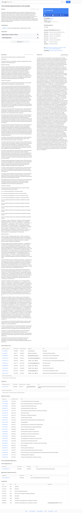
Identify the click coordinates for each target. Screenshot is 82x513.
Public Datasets (40, 511)
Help (56, 511)
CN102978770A (5, 412)
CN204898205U (5, 365)
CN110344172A (5, 386)
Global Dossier (56, 50)
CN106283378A (5, 401)
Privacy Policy (50, 511)
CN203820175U (5, 408)
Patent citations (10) (49, 47)
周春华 (49, 20)
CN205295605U (5, 368)
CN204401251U (5, 360)
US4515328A (4, 353)
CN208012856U (5, 436)
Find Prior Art (56, 15)
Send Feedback (32, 511)
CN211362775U (5, 429)
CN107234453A (5, 410)
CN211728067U (5, 426)
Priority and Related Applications (55, 48)
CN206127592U (5, 373)
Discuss (61, 50)
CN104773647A (5, 450)
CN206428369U (5, 431)
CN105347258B (5, 454)
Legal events (60, 47)
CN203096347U (5, 424)
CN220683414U (5, 447)
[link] (16, 28)
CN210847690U (5, 433)
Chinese (52, 18)
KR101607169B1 (5, 422)
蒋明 (51, 20)
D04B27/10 (5, 28)
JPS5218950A (4, 350)
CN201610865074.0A (6, 468)
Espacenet (51, 50)
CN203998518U (5, 443)
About (26, 511)
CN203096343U (5, 355)
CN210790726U (5, 445)
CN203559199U (5, 457)
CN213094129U (5, 440)
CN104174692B (5, 403)
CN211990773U (5, 415)
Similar (62, 15)
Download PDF (48, 15)
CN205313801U (5, 370)
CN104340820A (5, 417)
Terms (45, 511)
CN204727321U (5, 363)
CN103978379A (5, 452)
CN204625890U (5, 438)
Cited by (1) (56, 47)
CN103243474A (5, 358)
